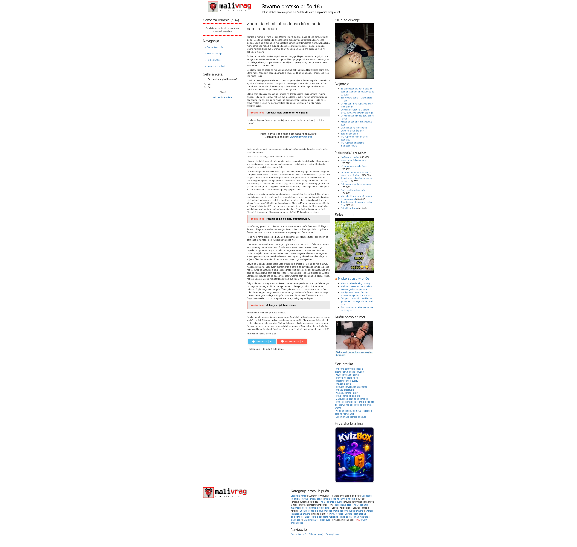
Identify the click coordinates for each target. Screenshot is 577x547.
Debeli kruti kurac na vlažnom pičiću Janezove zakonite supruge (357, 111)
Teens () (343, 504)
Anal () (331, 501)
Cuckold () (332, 510)
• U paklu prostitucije (344, 389)
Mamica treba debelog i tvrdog (355, 283)
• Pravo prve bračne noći (346, 377)
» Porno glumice (213, 59)
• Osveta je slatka (343, 383)
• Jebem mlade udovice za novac (350, 416)
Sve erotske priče (299, 534)
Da (209, 83)
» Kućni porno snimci (215, 66)
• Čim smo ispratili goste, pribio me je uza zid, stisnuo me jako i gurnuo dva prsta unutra (354, 404)
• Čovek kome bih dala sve (347, 395)
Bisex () (328, 516)
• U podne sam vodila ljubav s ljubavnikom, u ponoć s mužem (349, 370)
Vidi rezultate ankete (222, 97)
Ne (209, 86)
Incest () (316, 507)
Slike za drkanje (316, 534)
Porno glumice (333, 534)
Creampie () (299, 495)
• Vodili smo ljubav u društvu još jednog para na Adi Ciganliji (353, 412)
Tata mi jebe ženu (349, 133)
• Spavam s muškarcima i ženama (351, 386)
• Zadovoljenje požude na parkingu (351, 398)
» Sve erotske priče (214, 47)
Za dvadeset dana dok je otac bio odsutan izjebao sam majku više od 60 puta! (357, 91)
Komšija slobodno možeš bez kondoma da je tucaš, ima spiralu (356, 294)
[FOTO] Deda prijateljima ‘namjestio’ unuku (352, 144)
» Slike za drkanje (213, 53)
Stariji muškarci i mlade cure (317, 519)
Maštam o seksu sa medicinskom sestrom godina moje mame (356, 288)
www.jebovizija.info (301, 137)
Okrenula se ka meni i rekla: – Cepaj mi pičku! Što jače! (355, 129)
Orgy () (336, 513)
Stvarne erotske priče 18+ (292, 6)
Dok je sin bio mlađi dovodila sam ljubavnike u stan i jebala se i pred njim (357, 301)
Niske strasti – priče (353, 278)
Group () (312, 498)
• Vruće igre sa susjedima (347, 374)
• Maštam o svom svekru (346, 380)
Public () (340, 498)
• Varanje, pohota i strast (346, 392)
